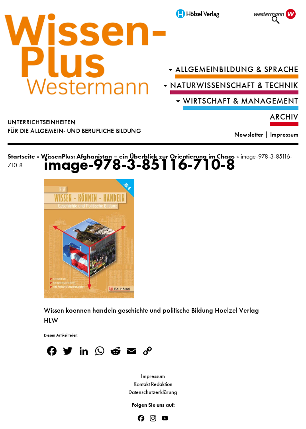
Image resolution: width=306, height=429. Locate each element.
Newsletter (248, 134)
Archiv (284, 117)
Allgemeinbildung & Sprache (236, 69)
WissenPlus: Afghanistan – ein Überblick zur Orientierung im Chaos (138, 156)
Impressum (284, 134)
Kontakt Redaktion (153, 384)
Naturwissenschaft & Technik (234, 85)
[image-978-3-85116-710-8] (89, 293)
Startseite (21, 156)
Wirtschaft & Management (240, 101)
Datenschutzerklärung (153, 392)
